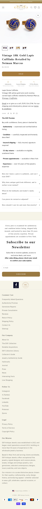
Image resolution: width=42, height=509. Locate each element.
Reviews (5, 314)
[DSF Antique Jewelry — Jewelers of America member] (16, 285)
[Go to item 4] (24, 48)
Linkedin (5, 402)
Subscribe (21, 274)
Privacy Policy (7, 424)
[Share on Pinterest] (14, 113)
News (4, 373)
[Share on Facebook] (8, 113)
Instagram (6, 391)
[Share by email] (17, 113)
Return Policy (7, 318)
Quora (4, 413)
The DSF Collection (9, 343)
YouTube (5, 406)
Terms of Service (8, 428)
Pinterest (5, 409)
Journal (5, 365)
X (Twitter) (6, 395)
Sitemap (5, 329)
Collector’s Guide (8, 354)
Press (4, 369)
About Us (5, 340)
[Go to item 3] (18, 48)
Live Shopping (7, 380)
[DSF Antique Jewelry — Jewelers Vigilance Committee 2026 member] (25, 285)
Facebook (5, 398)
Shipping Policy (8, 321)
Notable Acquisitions (10, 347)
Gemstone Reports (9, 307)
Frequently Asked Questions (12, 299)
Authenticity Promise (10, 303)
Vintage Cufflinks (9, 98)
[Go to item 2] (11, 48)
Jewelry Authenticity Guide (12, 358)
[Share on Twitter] (11, 113)
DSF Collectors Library (10, 351)
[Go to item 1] (5, 48)
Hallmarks (6, 362)
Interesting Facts (8, 376)
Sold (21, 74)
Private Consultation (9, 310)
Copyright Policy (8, 431)
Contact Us (6, 325)
